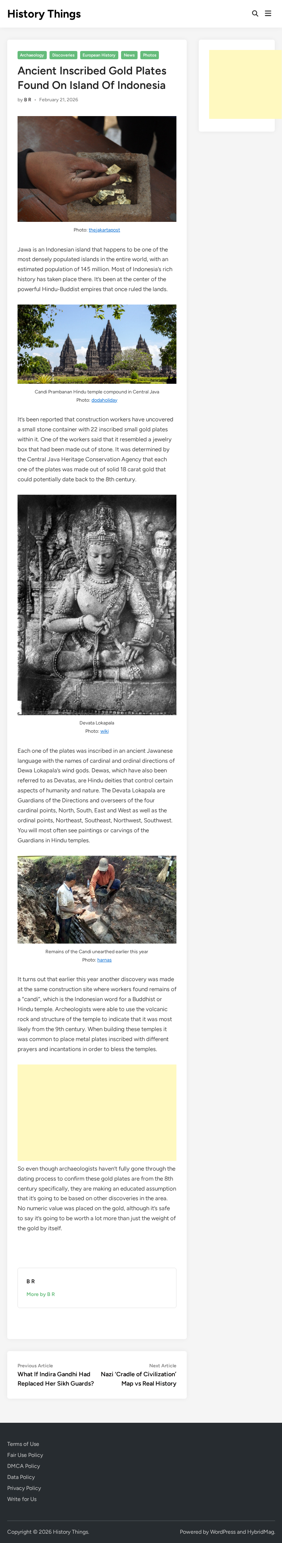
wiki (104, 731)
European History (99, 55)
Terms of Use (23, 1444)
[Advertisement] (97, 1112)
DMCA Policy (23, 1466)
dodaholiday (104, 400)
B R (27, 100)
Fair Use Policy (25, 1455)
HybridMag (260, 1532)
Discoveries (63, 55)
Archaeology (32, 55)
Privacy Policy (24, 1488)
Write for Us (21, 1499)
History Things (44, 13)
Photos (149, 55)
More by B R (40, 1294)
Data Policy (21, 1477)
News (129, 55)
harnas (104, 960)
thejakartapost (104, 230)
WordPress (223, 1532)
